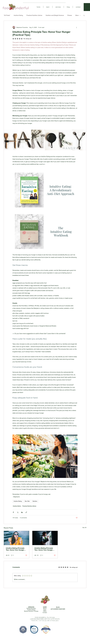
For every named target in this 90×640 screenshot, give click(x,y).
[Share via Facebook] (13, 512)
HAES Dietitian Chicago (69, 633)
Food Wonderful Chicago (16, 631)
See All (84, 527)
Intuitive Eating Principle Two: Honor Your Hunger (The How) (15, 549)
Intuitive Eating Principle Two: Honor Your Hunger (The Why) (43, 549)
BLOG (58, 607)
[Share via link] (26, 512)
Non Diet (27, 501)
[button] (84, 15)
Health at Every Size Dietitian (50, 633)
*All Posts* (7, 15)
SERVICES (31, 607)
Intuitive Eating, (75, 633)
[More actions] (76, 27)
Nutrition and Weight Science (55, 15)
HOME (45, 607)
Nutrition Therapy (38, 631)
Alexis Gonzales (13, 632)
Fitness (69, 15)
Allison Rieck (38, 632)
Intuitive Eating (18, 15)
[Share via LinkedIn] (22, 512)
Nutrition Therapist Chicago (51, 631)
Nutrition (35, 501)
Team (44, 609)
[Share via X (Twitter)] (17, 512)
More (77, 15)
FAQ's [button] (44, 611)
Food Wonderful (10, 631)
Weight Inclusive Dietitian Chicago (60, 633)
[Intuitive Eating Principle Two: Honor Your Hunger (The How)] (16, 538)
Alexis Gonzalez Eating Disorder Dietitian (30, 632)
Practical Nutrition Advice (34, 15)
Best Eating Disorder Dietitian (76, 632)
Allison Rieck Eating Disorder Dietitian (53, 632)
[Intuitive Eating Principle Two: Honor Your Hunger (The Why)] (45, 538)
